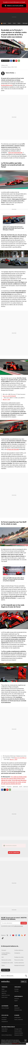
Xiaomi (9, 23)
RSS (22, 935)
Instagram (16, 935)
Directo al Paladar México (7, 1035)
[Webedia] (5, 982)
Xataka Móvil (4, 991)
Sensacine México (18, 1031)
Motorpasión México (18, 1035)
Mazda (19, 23)
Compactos (17, 953)
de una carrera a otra (6, 85)
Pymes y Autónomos (18, 1019)
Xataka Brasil (4, 1031)
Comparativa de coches (7, 962)
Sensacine (16, 998)
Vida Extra (16, 991)
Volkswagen (24, 23)
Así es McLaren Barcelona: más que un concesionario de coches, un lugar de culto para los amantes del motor (13, 782)
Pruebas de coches (19, 957)
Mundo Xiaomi (4, 997)
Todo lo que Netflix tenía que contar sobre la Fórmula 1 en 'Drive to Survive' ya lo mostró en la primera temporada (13, 579)
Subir (22, 981)
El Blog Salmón (17, 1017)
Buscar (26, 976)
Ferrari (14, 23)
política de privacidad (18, 926)
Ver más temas (5, 970)
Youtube (13, 935)
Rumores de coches (6, 960)
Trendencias (4, 1017)
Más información (15, 1043)
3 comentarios (6, 60)
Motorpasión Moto (18, 1010)
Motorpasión (17, 1008)
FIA (21, 786)
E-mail (19, 61)
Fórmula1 (9, 786)
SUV (3, 957)
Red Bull (16, 786)
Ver (14, 852)
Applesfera (4, 993)
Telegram (19, 935)
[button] (10, 73)
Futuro (3, 965)
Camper (4, 23)
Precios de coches (18, 960)
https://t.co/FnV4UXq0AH (9, 396)
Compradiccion (5, 1021)
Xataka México (5, 1029)
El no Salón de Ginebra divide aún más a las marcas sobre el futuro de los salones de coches (14, 778)
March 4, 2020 (6, 399)
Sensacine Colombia (18, 1033)
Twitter (14, 61)
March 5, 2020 (13, 759)
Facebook (11, 61)
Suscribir (23, 923)
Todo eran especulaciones (15, 152)
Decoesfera (4, 1019)
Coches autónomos (19, 962)
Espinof (16, 1000)
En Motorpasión (6, 225)
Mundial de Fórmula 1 (19, 965)
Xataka (3, 989)
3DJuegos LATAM (18, 1029)
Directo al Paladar (5, 1008)
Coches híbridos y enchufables (6, 953)
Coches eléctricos (18, 950)
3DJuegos (16, 989)
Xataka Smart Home (6, 995)
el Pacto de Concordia (13, 449)
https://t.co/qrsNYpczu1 (20, 757)
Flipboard (16, 61)
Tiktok (3, 938)
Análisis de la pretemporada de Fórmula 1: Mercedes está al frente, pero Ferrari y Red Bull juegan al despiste (13, 228)
